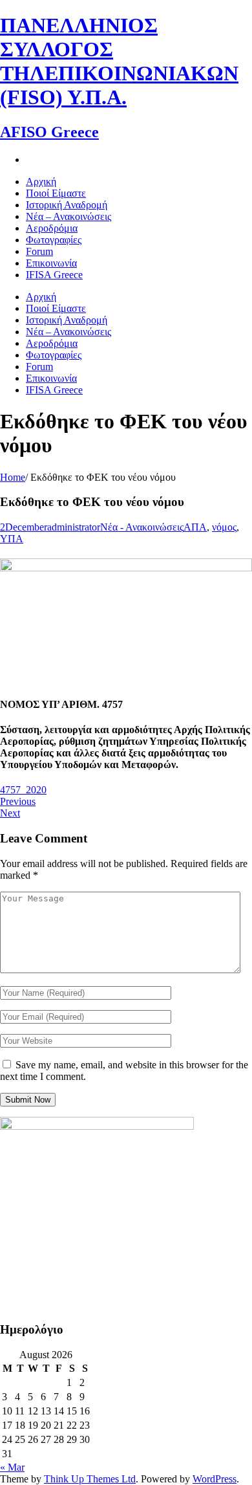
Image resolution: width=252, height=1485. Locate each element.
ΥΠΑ (11, 538)
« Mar (12, 1467)
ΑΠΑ (195, 527)
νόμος (224, 527)
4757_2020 (23, 789)
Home (12, 477)
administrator (73, 527)
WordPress (214, 1478)
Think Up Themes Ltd (90, 1478)
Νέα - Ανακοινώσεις (142, 527)
